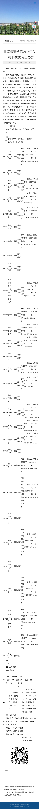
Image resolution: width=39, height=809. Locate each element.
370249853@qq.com (30, 595)
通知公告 (33, 41)
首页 (28, 41)
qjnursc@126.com (12, 721)
